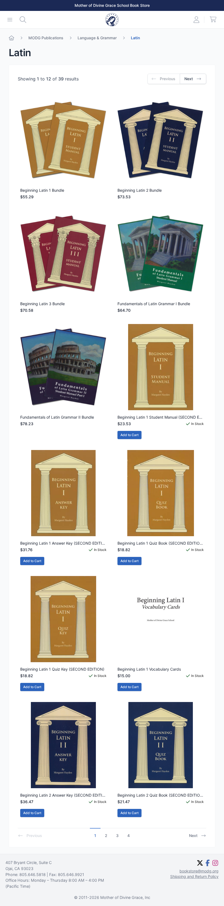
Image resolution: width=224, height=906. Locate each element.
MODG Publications (45, 37)
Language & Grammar (97, 37)
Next (193, 835)
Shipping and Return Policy (194, 876)
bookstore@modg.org (199, 871)
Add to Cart (129, 435)
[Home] (11, 38)
